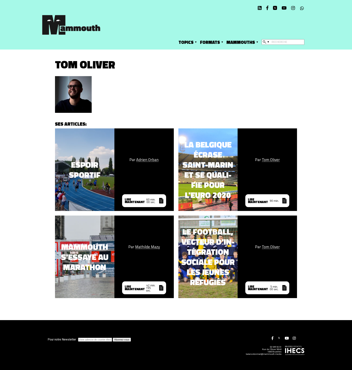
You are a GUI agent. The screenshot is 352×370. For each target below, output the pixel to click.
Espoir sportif (84, 170)
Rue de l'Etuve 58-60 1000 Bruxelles (271, 350)
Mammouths (240, 42)
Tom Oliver (271, 160)
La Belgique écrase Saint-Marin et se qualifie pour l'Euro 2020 (208, 169)
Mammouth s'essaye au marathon (84, 257)
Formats (210, 42)
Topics (186, 42)
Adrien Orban (147, 160)
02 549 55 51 (275, 347)
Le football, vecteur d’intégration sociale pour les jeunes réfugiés (208, 257)
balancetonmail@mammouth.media (263, 354)
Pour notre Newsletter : (63, 339)
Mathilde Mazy (147, 247)
